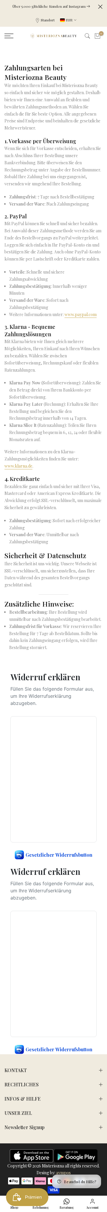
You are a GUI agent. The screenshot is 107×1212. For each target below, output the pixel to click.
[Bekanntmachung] (51, 6)
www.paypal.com (80, 314)
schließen (100, 6)
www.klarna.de (18, 466)
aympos (63, 1172)
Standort (48, 20)
